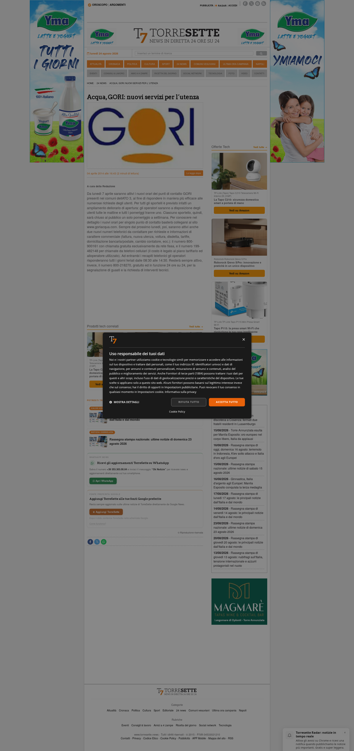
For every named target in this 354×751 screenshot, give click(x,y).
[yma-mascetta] (102, 36)
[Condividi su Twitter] (97, 542)
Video (244, 73)
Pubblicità (184, 738)
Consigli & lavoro (141, 725)
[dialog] (177, 375)
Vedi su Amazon (239, 210)
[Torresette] (177, 35)
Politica (132, 63)
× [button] (243, 339)
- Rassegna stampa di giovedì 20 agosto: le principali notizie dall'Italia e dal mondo (238, 542)
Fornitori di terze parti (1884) (184, 373)
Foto (232, 73)
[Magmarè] (239, 601)
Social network (207, 725)
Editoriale (168, 710)
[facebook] (245, 3)
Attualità (95, 63)
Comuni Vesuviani (204, 63)
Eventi (93, 73)
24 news (181, 710)
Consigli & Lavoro (114, 73)
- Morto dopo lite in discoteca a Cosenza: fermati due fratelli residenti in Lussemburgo (235, 419)
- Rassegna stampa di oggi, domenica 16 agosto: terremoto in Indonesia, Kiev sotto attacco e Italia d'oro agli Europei (239, 451)
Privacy (136, 738)
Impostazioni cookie (150, 392)
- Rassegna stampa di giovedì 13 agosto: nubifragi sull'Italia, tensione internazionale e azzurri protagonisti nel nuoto (238, 559)
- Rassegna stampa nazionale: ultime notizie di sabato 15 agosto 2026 (238, 468)
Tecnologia (215, 73)
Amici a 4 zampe (163, 725)
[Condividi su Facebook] (90, 542)
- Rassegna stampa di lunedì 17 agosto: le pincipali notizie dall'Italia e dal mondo (237, 497)
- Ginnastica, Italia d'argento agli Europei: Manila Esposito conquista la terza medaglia (238, 483)
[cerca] (261, 53)
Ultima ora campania (224, 710)
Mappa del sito (217, 738)
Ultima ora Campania (235, 63)
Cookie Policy (168, 738)
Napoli (260, 63)
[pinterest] (257, 3)
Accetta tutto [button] (227, 402)
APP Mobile (199, 738)
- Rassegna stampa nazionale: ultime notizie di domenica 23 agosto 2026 (238, 527)
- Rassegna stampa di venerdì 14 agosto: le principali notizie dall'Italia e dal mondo (238, 512)
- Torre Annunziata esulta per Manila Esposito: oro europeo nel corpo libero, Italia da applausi (238, 434)
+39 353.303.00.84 (117, 469)
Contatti (259, 73)
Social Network (192, 73)
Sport (166, 63)
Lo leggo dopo (193, 173)
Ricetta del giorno (165, 73)
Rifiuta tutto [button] (188, 402)
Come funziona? (97, 523)
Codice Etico (150, 738)
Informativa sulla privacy (180, 392)
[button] (124, 402)
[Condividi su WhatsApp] (103, 542)
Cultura (149, 63)
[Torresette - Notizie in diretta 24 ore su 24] (177, 691)
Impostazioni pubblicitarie (181, 387)
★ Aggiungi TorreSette (106, 512)
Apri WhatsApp (104, 481)
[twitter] (251, 3)
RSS (230, 738)
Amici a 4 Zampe (139, 73)
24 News (182, 63)
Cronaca (114, 63)
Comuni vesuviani (199, 710)
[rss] (263, 3)
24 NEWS (101, 83)
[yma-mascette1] (252, 36)
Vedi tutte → (196, 326)
